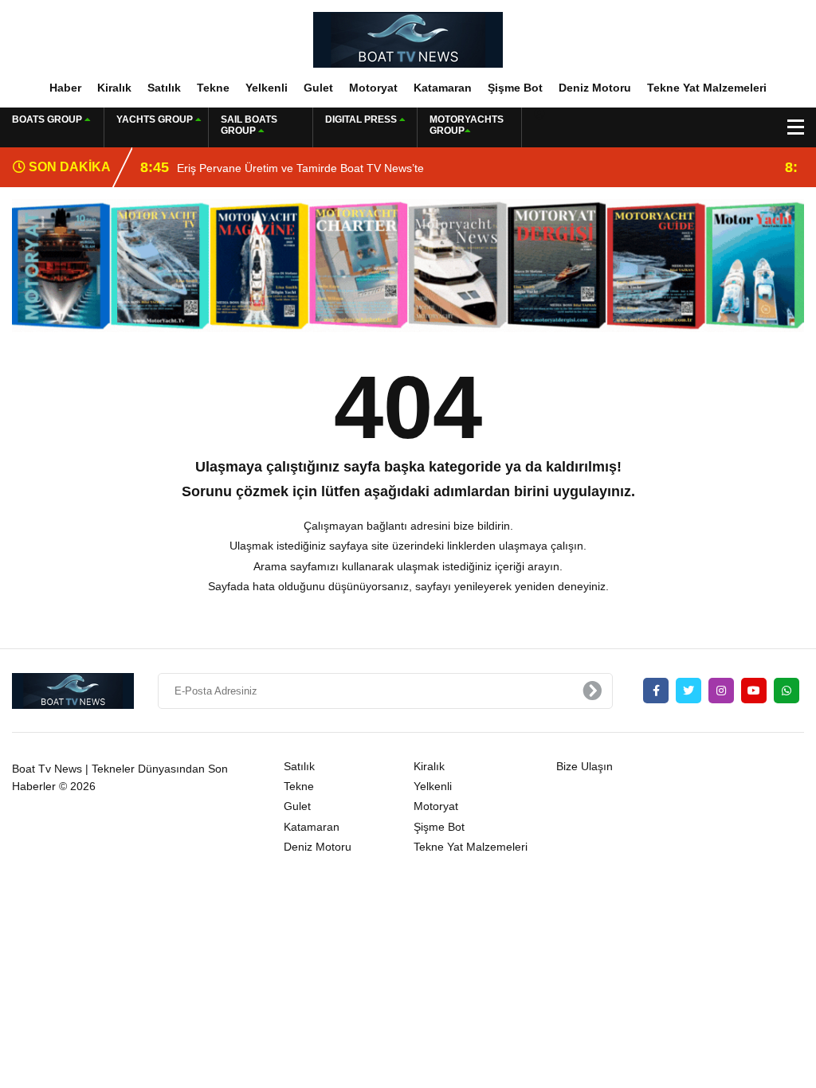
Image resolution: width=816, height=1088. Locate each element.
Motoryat (373, 87)
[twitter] (688, 690)
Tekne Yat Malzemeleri (707, 87)
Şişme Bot (515, 87)
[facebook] (656, 690)
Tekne (213, 87)
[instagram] (721, 690)
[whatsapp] (786, 690)
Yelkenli (266, 87)
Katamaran (443, 87)
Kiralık (114, 87)
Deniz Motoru (595, 87)
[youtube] (754, 690)
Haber (65, 87)
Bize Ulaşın (584, 766)
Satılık (164, 87)
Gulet (318, 87)
